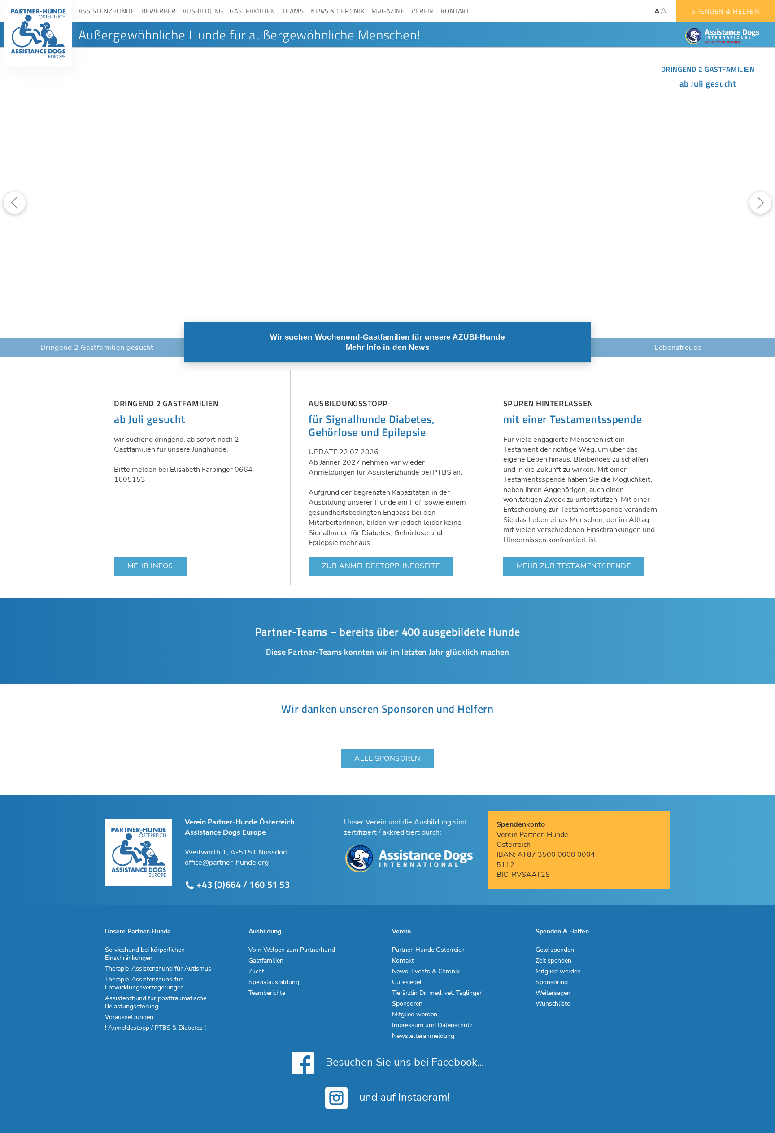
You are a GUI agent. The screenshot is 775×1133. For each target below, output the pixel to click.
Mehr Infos (150, 566)
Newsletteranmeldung (423, 1036)
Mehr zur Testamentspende (574, 566)
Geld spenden (555, 950)
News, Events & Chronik (426, 971)
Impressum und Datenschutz (432, 1025)
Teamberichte (266, 993)
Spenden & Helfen (725, 11)
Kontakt (403, 961)
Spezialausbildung (273, 982)
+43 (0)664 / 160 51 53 (242, 884)
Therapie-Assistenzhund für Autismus (158, 969)
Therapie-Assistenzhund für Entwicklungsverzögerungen (144, 984)
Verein (401, 932)
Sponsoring (552, 982)
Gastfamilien (265, 961)
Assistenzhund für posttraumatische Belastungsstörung (155, 1002)
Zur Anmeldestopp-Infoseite (381, 566)
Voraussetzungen (129, 1017)
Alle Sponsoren (387, 758)
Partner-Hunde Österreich (428, 950)
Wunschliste (553, 1004)
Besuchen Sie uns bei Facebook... (403, 1062)
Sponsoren (407, 1004)
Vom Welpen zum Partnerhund (291, 950)
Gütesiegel (407, 982)
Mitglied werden (414, 1015)
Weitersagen (553, 993)
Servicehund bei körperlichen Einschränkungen (145, 954)
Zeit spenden (553, 961)
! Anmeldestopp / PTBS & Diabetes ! (155, 1028)
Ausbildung (264, 932)
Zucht (256, 971)
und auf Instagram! (403, 1097)
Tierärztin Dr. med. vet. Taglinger (437, 993)
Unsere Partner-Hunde (138, 932)
